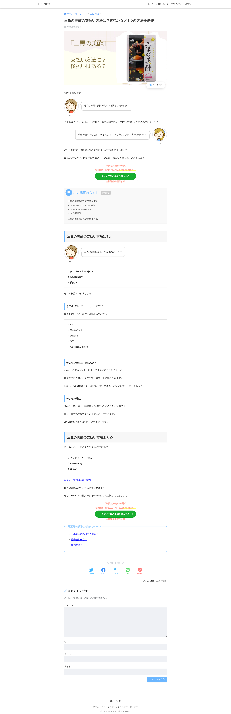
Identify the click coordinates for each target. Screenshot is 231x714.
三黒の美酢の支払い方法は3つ (82, 201)
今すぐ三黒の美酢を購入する (115, 176)
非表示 (106, 193)
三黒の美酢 (161, 580)
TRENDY (43, 4)
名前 (66, 641)
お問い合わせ (162, 4)
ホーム (151, 4)
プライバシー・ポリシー (182, 4)
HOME (117, 701)
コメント (68, 605)
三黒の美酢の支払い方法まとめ (83, 219)
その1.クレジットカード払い (83, 205)
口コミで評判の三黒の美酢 (77, 480)
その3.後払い (76, 213)
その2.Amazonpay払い (81, 209)
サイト (67, 666)
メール (67, 654)
